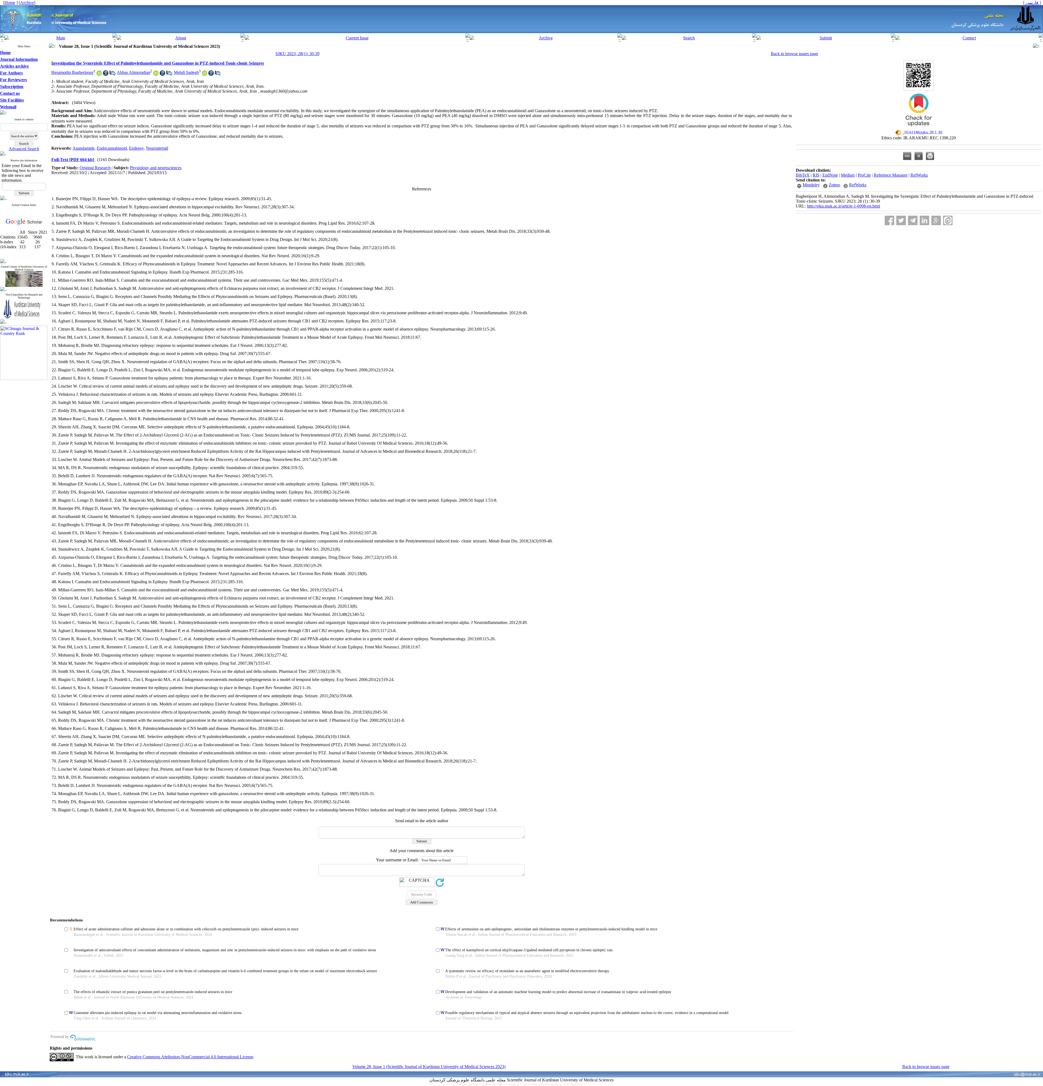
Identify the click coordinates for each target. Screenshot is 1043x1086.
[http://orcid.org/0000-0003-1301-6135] (156, 74)
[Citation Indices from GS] (24, 224)
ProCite (864, 175)
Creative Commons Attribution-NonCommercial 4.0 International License (190, 1056)
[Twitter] (901, 220)
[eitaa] (948, 220)
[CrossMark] (918, 128)
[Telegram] (913, 220)
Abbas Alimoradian (133, 72)
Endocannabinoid (112, 148)
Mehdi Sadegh (186, 72)
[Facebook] (889, 220)
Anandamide (84, 148)
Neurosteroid (157, 148)
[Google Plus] (936, 220)
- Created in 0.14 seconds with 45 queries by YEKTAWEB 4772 (545, 1084)
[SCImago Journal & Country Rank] (23, 378)
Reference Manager (890, 175)
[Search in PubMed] (112, 74)
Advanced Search (24, 148)
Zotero (834, 185)
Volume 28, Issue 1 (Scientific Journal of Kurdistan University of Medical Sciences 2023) (428, 1066)
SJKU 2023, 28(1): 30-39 (297, 53)
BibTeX (803, 175)
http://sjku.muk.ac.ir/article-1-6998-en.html (843, 206)
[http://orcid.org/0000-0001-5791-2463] (204, 74)
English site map (492, 1084)
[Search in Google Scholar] (105, 74)
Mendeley (811, 185)
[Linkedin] (924, 220)
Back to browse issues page (794, 53)
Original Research (95, 167)
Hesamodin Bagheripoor (72, 72)
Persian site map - (469, 1084)
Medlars (848, 175)
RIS (816, 175)
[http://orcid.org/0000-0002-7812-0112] (99, 74)
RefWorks (919, 175)
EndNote (830, 175)
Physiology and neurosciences (155, 167)
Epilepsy (136, 148)
